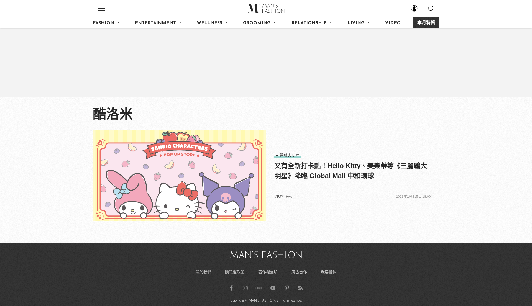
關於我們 (203, 272)
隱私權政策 (234, 272)
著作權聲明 (268, 272)
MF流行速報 (283, 197)
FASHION (103, 23)
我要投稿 (328, 272)
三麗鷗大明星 (287, 155)
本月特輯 (426, 23)
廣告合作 (299, 272)
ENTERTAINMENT (155, 23)
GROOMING (256, 23)
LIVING (355, 23)
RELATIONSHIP (309, 23)
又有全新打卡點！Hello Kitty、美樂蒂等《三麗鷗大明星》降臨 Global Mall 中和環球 (350, 170)
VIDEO (393, 23)
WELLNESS (209, 23)
